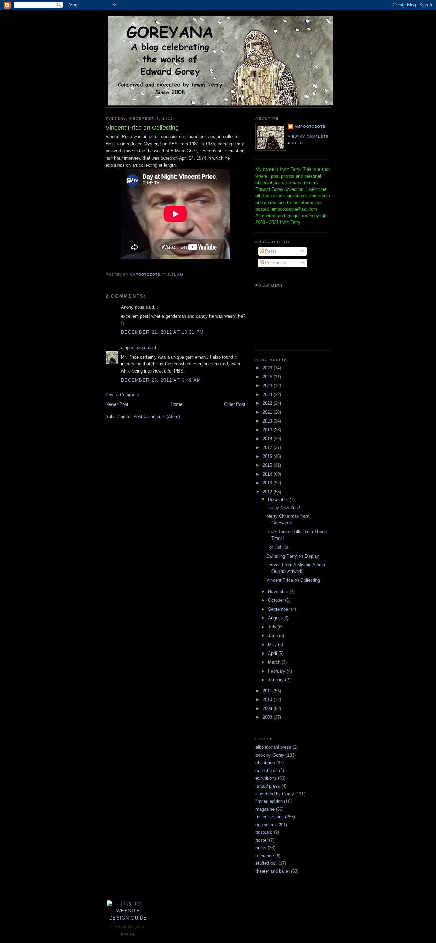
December (279, 499)
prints (260, 847)
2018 (268, 438)
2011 (268, 690)
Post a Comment (122, 394)
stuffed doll (266, 863)
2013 (268, 482)
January (276, 679)
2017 (268, 447)
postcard (263, 832)
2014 (268, 474)
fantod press (267, 786)
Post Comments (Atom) (156, 416)
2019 (268, 429)
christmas (265, 762)
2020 (268, 421)
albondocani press (273, 747)
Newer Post (117, 404)
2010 (268, 699)
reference (264, 855)
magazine (265, 809)
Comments (275, 262)
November (279, 591)
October (276, 600)
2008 (268, 717)
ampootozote (133, 347)
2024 (268, 385)
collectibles (266, 770)
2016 (268, 456)
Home (176, 404)
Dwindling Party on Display (292, 556)
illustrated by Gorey (274, 793)
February (277, 671)
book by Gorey (269, 755)
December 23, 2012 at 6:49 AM (161, 380)
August (275, 618)
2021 (268, 412)
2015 (268, 465)
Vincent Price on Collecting (293, 580)
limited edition (269, 801)
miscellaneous (269, 817)
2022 (268, 403)
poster (261, 840)
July (273, 626)
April (273, 653)
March (275, 662)
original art (265, 824)
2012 (268, 491)
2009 (268, 708)
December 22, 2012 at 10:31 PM (162, 332)
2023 (268, 394)
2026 (268, 367)
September (279, 609)
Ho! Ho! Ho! (278, 547)
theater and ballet (272, 871)
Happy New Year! (283, 507)
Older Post (234, 404)
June (273, 635)
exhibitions (266, 778)
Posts (270, 251)
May (273, 644)
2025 (268, 376)
